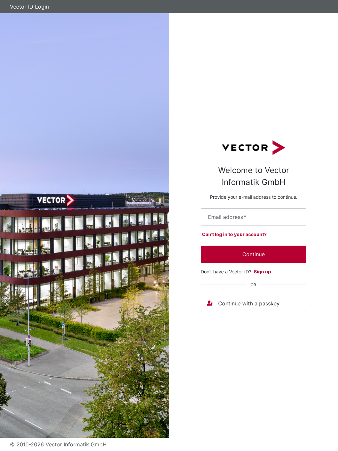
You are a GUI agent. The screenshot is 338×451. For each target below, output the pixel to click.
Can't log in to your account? (234, 234)
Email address (227, 217)
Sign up (262, 271)
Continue (253, 254)
